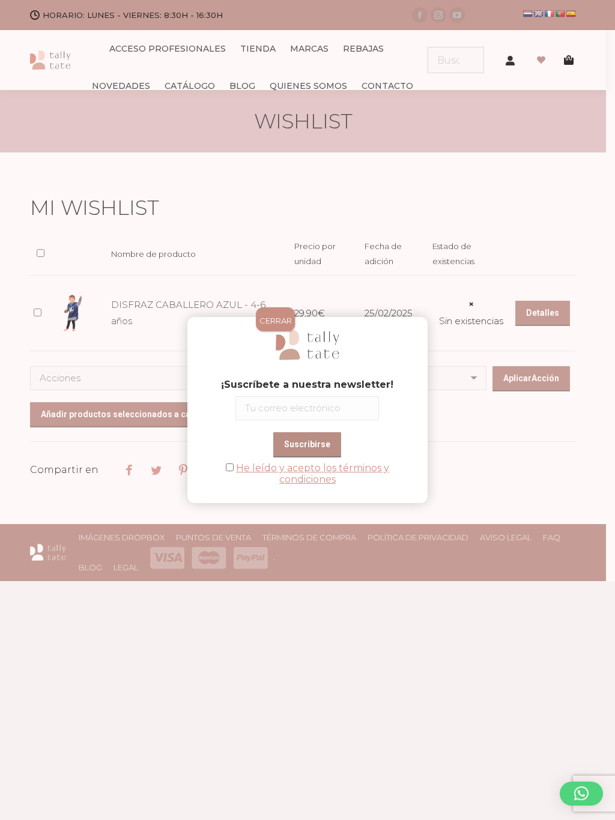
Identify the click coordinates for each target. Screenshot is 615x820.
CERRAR (275, 320)
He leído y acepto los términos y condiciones (312, 473)
